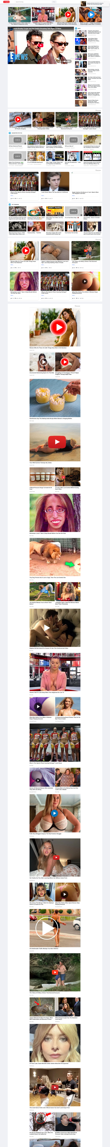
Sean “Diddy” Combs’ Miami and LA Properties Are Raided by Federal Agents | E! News (54, 163)
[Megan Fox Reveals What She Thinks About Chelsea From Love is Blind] (81, 87)
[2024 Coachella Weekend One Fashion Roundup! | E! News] (81, 64)
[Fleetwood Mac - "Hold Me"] (36, 226)
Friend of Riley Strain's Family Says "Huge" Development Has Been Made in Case (93, 101)
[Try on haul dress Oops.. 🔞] (73, 211)
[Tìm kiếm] (54, 2)
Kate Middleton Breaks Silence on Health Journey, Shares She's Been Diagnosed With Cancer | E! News (36, 146)
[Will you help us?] (73, 140)
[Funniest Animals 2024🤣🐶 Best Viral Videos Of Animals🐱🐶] (36, 211)
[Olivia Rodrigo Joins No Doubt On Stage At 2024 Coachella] (81, 72)
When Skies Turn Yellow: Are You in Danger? (54, 218)
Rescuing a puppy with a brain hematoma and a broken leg (53, 233)
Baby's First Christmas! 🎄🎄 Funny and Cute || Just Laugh (16, 163)
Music (72, 165)
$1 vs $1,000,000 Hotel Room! (35, 162)
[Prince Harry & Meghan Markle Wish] (55, 140)
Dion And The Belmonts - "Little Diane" (73, 163)
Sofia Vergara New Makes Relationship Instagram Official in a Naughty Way (94, 94)
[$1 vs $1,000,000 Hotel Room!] (36, 156)
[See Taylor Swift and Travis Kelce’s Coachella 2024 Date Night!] (81, 80)
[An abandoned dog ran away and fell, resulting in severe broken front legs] (92, 140)
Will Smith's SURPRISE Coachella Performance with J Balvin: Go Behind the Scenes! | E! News (94, 55)
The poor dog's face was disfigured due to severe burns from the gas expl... (92, 233)
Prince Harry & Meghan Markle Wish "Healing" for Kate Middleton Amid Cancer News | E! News (54, 146)
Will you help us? (69, 146)
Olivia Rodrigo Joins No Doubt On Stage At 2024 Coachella (93, 70)
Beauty (73, 148)
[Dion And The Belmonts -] (73, 156)
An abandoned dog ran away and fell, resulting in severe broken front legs (92, 146)
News (79, 28)
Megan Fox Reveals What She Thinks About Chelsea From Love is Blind (94, 86)
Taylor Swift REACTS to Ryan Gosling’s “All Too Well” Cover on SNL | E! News (93, 47)
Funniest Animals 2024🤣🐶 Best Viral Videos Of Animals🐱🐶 (36, 218)
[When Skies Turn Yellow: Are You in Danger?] (55, 211)
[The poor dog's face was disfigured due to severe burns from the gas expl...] (92, 226)
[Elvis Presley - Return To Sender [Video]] (92, 211)
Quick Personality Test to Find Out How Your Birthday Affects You (92, 163)
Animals (92, 149)
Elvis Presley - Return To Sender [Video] (92, 218)
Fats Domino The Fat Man (71, 232)
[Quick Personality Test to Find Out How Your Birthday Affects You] (92, 156)
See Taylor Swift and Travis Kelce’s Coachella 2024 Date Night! (94, 78)
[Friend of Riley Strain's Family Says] (81, 103)
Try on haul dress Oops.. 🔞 (72, 217)
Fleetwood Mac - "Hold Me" (34, 232)
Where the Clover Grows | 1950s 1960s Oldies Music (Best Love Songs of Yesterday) (17, 233)
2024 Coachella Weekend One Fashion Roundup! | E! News (94, 63)
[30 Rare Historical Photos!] (17, 140)
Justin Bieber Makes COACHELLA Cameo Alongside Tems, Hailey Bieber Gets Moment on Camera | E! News (93, 40)
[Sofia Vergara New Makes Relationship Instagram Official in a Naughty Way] (81, 95)
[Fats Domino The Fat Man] (73, 226)
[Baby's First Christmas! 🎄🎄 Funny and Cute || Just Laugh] (17, 156)
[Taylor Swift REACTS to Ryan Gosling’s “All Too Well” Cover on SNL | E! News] (81, 49)
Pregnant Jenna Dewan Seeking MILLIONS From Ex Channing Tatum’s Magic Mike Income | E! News (94, 32)
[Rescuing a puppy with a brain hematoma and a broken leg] (55, 226)
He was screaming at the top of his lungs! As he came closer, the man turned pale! (17, 218)
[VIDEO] (6, 2)
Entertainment (19, 148)
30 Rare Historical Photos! (15, 146)
